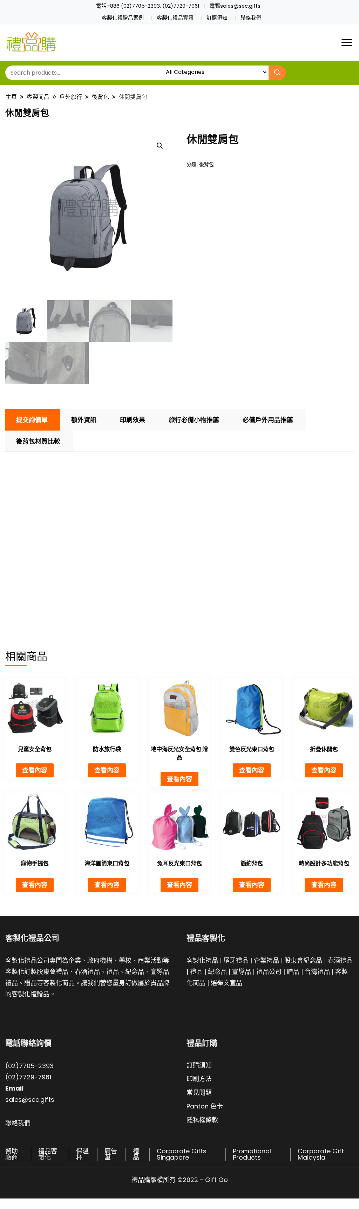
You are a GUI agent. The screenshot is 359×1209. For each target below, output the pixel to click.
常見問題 (199, 1092)
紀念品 (217, 971)
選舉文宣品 (226, 982)
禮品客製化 (47, 1154)
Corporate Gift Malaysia (321, 1154)
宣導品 (241, 971)
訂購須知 (217, 17)
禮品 (196, 971)
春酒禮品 (340, 960)
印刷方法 (199, 1078)
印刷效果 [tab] (132, 419)
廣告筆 (110, 1154)
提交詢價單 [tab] (32, 419)
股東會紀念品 (303, 960)
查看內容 (34, 770)
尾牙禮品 (236, 960)
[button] (160, 145)
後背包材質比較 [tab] (38, 441)
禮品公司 (269, 971)
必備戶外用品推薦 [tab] (268, 419)
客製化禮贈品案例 (123, 17)
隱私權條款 (202, 1119)
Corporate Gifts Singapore (181, 1154)
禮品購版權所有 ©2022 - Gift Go (179, 1179)
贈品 (293, 971)
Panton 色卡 (205, 1106)
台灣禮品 (317, 971)
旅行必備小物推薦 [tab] (194, 419)
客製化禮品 (202, 960)
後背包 (206, 164)
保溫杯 (82, 1154)
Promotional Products (252, 1154)
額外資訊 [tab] (83, 419)
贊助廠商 (11, 1154)
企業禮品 (266, 960)
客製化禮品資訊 (175, 17)
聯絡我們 (251, 17)
